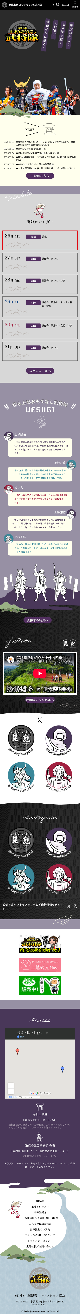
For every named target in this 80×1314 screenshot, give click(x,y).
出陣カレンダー (40, 1206)
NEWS (40, 1201)
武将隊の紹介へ (37, 620)
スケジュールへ (40, 370)
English (65, 4)
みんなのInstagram (40, 1223)
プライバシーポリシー (40, 1241)
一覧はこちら (40, 175)
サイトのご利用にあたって (40, 1235)
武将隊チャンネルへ (40, 700)
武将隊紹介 (40, 1212)
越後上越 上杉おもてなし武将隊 (25, 5)
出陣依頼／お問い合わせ (40, 1246)
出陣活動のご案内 (40, 1229)
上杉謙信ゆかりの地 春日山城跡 (40, 1218)
